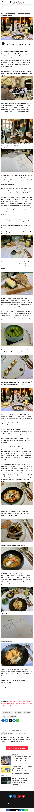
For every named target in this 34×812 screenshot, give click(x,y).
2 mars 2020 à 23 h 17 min (21, 733)
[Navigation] (2, 2)
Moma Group (27, 712)
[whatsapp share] (17, 720)
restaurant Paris (12, 716)
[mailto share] (10, 720)
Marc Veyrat (18, 712)
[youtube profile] (23, 796)
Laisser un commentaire (17, 748)
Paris (4, 716)
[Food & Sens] (17, 1)
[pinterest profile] (19, 796)
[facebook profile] (14, 796)
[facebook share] (3, 720)
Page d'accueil (4, 7)
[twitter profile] (10, 796)
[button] (8, 810)
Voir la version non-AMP (22, 803)
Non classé (22, 10)
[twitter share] (6, 720)
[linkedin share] (14, 720)
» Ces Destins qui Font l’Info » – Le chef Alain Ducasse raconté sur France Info (22, 759)
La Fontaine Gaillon (7, 712)
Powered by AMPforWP (17, 805)
